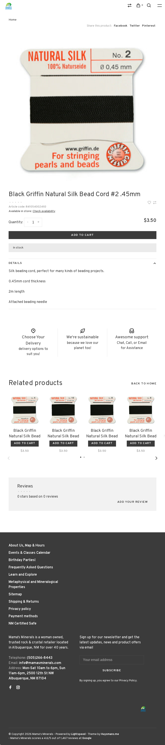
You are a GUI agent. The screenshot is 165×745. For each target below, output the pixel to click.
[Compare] (130, 6)
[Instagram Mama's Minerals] (18, 688)
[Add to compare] (154, 203)
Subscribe (111, 670)
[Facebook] (10, 688)
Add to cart (82, 235)
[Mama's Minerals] (143, 709)
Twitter (135, 26)
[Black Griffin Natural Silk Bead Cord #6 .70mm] (141, 410)
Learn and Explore (23, 575)
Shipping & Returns (24, 602)
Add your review (132, 502)
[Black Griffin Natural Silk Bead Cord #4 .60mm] (25, 410)
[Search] (149, 6)
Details (15, 263)
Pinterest (148, 26)
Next (156, 458)
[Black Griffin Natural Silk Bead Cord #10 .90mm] (63, 410)
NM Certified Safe (23, 624)
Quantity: (16, 222)
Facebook (120, 26)
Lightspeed (78, 734)
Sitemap (15, 594)
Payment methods (23, 616)
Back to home (143, 383)
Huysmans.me (110, 734)
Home (13, 20)
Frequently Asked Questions (31, 567)
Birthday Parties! (22, 560)
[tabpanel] (82, 109)
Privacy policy (20, 609)
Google (87, 738)
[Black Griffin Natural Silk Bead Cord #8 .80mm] (102, 410)
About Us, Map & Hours (27, 545)
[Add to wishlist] (150, 203)
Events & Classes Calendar (29, 553)
